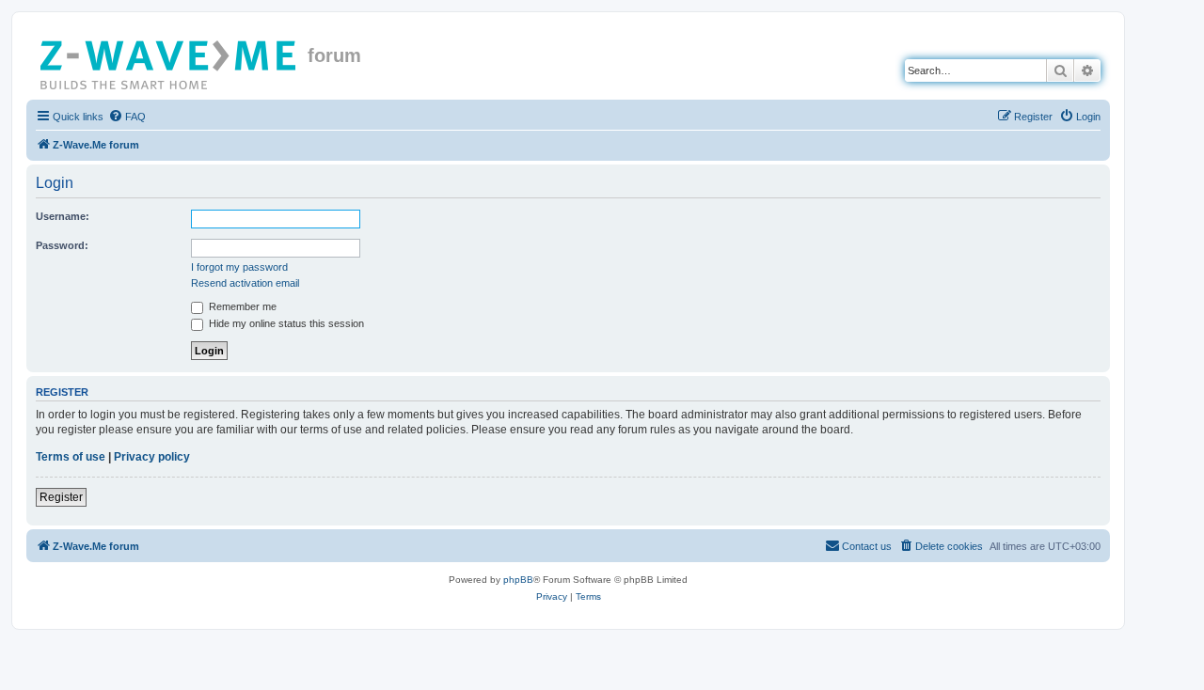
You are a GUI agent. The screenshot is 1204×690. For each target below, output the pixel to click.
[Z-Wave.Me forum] (169, 61)
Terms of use (70, 456)
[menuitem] (127, 116)
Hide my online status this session (285, 323)
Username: (62, 216)
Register (61, 497)
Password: (62, 245)
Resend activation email (245, 283)
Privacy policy (152, 456)
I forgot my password (239, 267)
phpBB (518, 579)
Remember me (241, 306)
